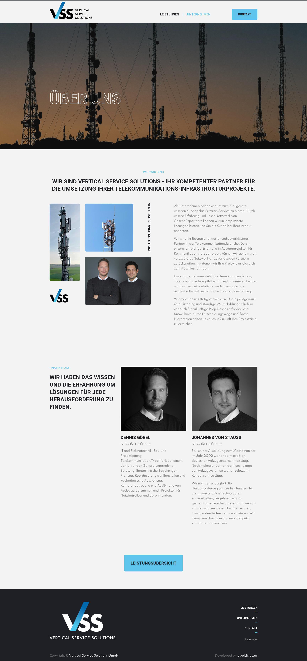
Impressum (251, 639)
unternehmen (199, 14)
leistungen (169, 14)
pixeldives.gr (247, 655)
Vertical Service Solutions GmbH (94, 655)
